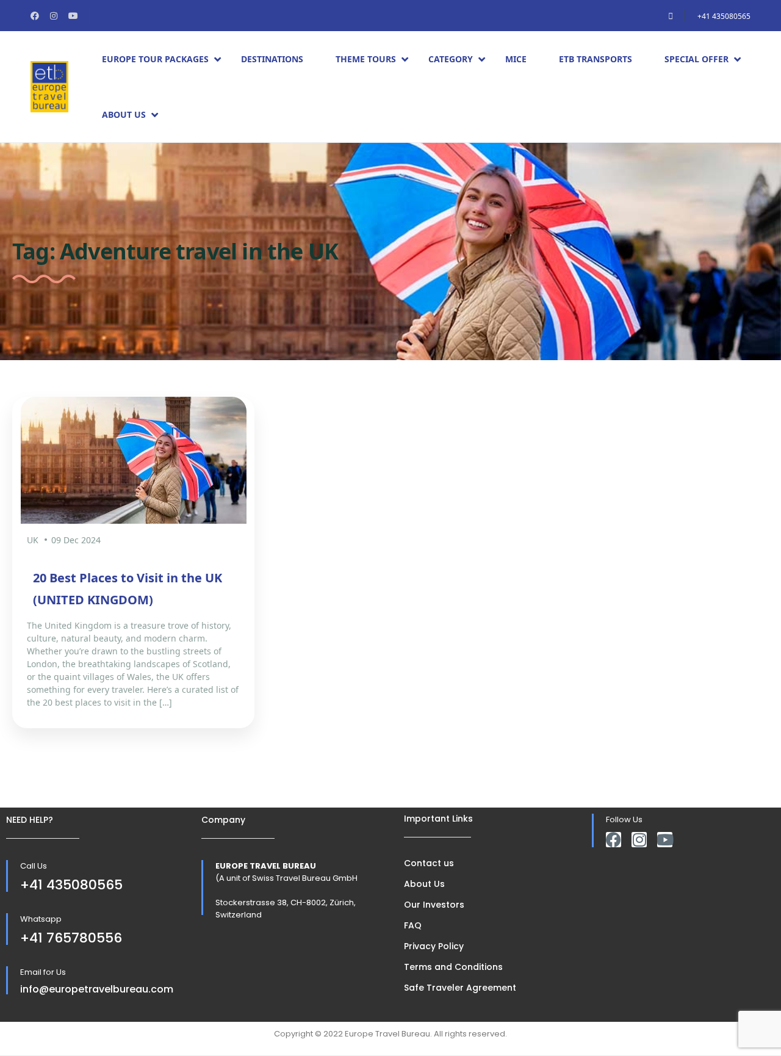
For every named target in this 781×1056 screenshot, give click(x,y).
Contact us (429, 863)
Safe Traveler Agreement (460, 988)
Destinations (272, 59)
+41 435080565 (723, 16)
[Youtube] (664, 839)
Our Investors (434, 905)
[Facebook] (613, 839)
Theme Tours (366, 59)
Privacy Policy (434, 946)
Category (450, 59)
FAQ (413, 925)
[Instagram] (639, 839)
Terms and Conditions (453, 967)
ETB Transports (595, 59)
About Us (124, 114)
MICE (516, 59)
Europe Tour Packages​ (155, 59)
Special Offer (696, 59)
